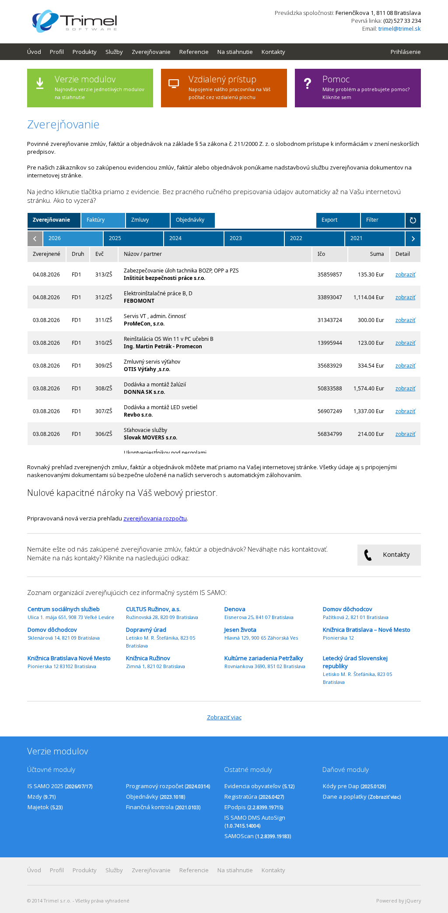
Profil (57, 52)
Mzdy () (42, 796)
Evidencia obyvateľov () (259, 786)
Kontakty (273, 52)
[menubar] (160, 52)
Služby (114, 52)
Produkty (85, 52)
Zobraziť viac (224, 717)
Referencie (194, 52)
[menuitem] (38, 52)
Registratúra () (254, 796)
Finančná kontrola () (163, 807)
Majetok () (45, 807)
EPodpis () (253, 807)
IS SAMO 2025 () (60, 786)
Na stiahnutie (235, 52)
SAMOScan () (257, 836)
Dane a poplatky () (362, 796)
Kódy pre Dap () (354, 786)
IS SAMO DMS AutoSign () (254, 821)
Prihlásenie (406, 52)
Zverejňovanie (151, 52)
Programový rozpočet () (168, 786)
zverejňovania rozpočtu (155, 518)
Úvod (34, 52)
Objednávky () (155, 796)
